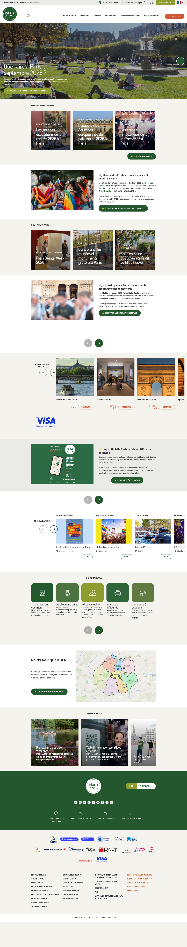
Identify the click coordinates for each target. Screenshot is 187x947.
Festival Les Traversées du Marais (74, 547)
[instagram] (80, 802)
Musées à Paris (104, 399)
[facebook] (75, 802)
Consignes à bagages (139, 606)
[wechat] (98, 802)
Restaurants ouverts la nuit (45, 895)
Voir (87, 557)
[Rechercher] (28, 15)
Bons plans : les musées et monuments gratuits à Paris (90, 256)
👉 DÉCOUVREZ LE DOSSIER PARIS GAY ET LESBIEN (123, 208)
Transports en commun (39, 606)
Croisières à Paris (39, 891)
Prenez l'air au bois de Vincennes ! (49, 749)
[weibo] (107, 802)
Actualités (68, 887)
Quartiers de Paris (40, 902)
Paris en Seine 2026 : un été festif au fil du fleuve (134, 258)
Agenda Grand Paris (72, 891)
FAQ (96, 892)
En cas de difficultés (112, 606)
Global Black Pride (106, 191)
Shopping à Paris (39, 899)
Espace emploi (69, 879)
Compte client (102, 888)
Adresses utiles (90, 604)
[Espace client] (151, 2)
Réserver (85, 407)
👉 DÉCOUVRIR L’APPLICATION (127, 480)
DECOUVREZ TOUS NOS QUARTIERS (49, 692)
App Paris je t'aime (110, 3)
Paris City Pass (141, 756)
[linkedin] (84, 802)
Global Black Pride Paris (108, 547)
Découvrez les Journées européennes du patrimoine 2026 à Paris (92, 134)
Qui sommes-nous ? (72, 875)
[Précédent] (7, 61)
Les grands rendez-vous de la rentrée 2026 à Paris (133, 136)
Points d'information (73, 883)
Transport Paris (39, 906)
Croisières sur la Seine (66, 399)
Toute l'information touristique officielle (103, 749)
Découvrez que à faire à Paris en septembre (27, 91)
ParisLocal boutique (133, 3)
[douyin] (102, 802)
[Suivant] (180, 61)
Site (131, 786)
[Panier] (145, 2)
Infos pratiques (70, 895)
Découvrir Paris (38, 875)
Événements (37, 883)
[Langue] (180, 2)
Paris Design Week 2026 (50, 260)
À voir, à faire (37, 879)
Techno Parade (143, 547)
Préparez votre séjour (42, 887)
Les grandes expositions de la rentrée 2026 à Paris (48, 136)
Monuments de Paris (146, 399)
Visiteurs (144, 786)
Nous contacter (70, 899)
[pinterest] (93, 802)
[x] (111, 802)
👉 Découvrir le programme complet (119, 313)
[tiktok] (89, 802)
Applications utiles (67, 604)
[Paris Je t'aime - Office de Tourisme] (10, 14)
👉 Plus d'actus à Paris (141, 156)
